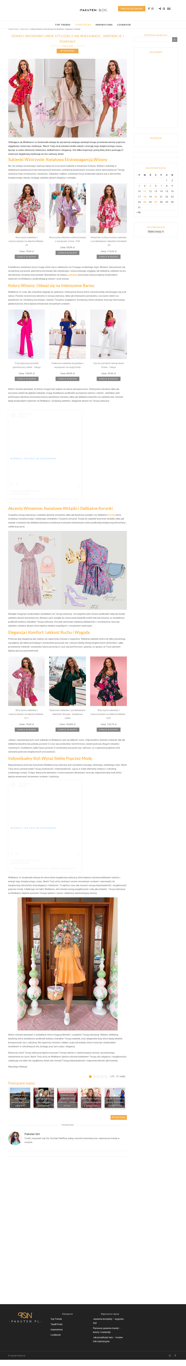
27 (155, 202)
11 (144, 191)
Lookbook (124, 24)
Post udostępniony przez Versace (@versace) (45, 868)
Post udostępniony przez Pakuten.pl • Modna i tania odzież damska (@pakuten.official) (68, 499)
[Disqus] (67, 1194)
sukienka (72, 274)
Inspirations (104, 24)
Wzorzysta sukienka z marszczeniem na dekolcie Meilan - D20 (108, 714)
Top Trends (62, 24)
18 (144, 196)
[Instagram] (152, 8)
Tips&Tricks (83, 24)
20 (155, 196)
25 (144, 202)
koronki (111, 515)
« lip (139, 212)
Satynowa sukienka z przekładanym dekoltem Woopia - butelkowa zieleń (67, 714)
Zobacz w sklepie (26, 257)
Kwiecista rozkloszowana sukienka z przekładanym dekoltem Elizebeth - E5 (108, 241)
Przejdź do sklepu (132, 8)
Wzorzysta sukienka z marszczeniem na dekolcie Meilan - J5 (27, 241)
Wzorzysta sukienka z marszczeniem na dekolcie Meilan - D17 (27, 714)
